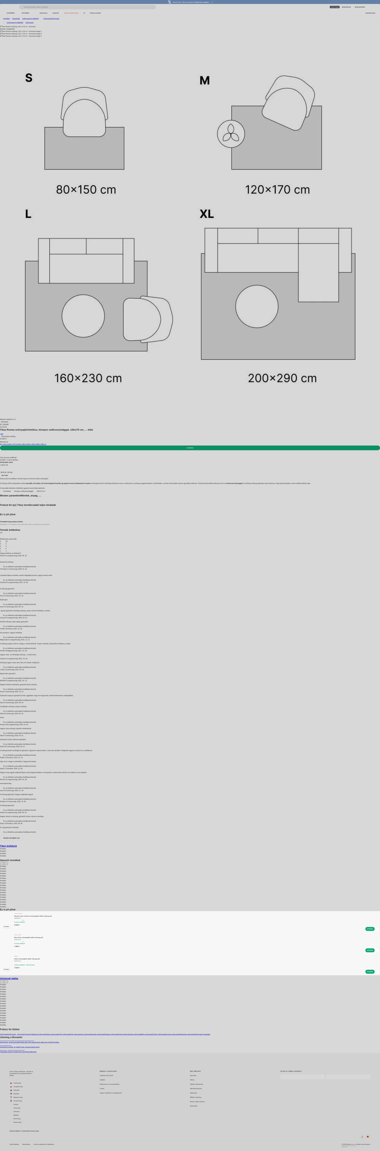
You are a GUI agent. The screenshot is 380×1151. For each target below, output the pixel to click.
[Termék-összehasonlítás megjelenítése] (370, 7)
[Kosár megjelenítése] (374, 7)
